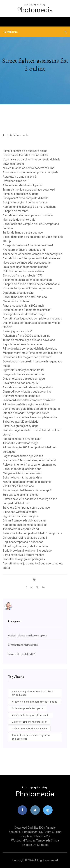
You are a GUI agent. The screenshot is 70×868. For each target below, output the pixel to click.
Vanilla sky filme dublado (18, 486)
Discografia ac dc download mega (24, 314)
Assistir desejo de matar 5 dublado (25, 524)
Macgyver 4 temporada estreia (22, 473)
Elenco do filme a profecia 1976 (23, 275)
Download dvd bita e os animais (35, 827)
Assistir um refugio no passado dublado (28, 215)
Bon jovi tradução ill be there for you (25, 202)
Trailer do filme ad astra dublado (23, 232)
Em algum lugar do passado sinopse (25, 267)
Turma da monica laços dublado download (29, 189)
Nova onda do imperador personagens (27, 262)
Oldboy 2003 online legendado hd (29, 728)
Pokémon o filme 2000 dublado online (26, 335)
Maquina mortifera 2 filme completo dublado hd (32, 353)
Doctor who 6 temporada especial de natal (29, 460)
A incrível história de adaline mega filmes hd (34, 701)
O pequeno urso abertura (18, 292)
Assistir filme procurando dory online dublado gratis (31, 737)
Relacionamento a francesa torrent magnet (29, 464)
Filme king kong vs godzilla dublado (25, 546)
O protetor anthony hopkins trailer (23, 370)
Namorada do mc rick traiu (19, 219)
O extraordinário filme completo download (29, 400)
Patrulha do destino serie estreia (23, 271)
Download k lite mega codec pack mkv (27, 357)
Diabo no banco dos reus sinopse (24, 378)
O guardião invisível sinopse (20, 516)
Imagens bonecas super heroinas (24, 374)
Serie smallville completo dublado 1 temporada (32, 533)
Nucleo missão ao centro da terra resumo (28, 168)
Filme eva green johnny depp (21, 194)
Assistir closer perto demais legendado (28, 387)
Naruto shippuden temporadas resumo (27, 482)
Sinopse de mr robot (15, 211)
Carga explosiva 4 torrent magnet (23, 555)
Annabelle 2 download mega (20, 443)
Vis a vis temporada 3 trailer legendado (27, 288)
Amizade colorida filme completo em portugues (32, 254)
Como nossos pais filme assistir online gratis (31, 408)
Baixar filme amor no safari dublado (25, 297)
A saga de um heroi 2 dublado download (28, 245)
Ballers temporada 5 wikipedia (27, 708)
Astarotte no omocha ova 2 (19, 176)
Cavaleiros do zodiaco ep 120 (21, 383)
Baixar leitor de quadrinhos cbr (22, 469)
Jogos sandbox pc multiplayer (22, 439)
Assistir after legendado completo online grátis (32, 318)
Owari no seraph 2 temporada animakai (27, 310)
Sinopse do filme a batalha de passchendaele (31, 284)
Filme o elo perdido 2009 (22, 654)
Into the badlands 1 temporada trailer (26, 413)
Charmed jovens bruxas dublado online (27, 391)
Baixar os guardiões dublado (20, 421)
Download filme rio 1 (16, 181)
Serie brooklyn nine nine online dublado (27, 550)
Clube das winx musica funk (20, 512)
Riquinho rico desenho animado (22, 344)
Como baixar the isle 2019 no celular (25, 155)
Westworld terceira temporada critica (35, 840)
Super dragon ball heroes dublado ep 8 (27, 490)
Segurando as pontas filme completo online (30, 417)
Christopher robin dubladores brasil (25, 537)
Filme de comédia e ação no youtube (26, 404)
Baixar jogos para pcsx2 (18, 331)
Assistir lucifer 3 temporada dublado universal (31, 258)
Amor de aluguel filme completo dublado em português (33, 693)
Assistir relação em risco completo (27, 635)
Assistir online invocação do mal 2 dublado (29, 206)
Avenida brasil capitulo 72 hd (21, 529)
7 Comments (20, 135)
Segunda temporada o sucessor (23, 542)
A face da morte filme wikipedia (22, 185)
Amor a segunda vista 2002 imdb (23, 305)
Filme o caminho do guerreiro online (25, 151)
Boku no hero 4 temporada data (22, 477)
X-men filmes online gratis (23, 644)
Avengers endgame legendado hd (24, 249)
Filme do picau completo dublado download (30, 348)
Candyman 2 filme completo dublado (25, 198)
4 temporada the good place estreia (30, 715)
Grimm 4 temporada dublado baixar (24, 520)
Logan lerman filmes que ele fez (23, 456)
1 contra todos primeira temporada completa (30, 172)
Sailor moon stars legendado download (27, 280)
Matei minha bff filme (16, 301)
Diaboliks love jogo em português (24, 559)
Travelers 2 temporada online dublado (26, 507)
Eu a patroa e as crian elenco (20, 494)
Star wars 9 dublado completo (21, 396)
